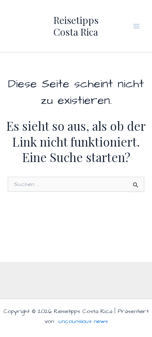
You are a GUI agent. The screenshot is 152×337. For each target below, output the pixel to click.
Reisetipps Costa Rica (76, 26)
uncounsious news (83, 321)
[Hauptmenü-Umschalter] (136, 26)
